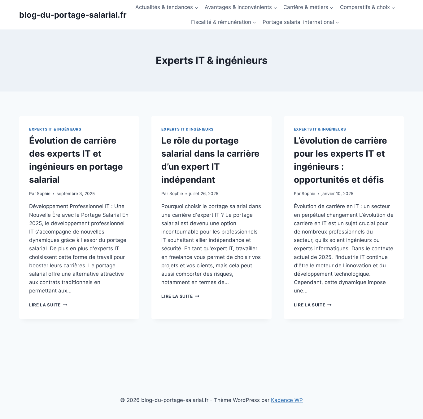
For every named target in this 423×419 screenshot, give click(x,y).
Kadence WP (287, 400)
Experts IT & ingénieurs (55, 129)
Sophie (43, 193)
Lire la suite (48, 304)
